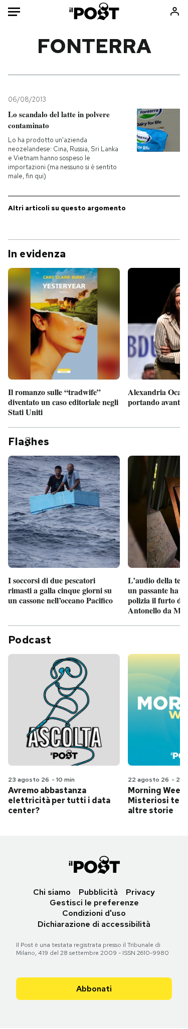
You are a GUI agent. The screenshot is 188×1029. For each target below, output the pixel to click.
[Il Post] (93, 11)
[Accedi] (174, 11)
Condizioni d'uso (94, 913)
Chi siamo (52, 892)
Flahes (28, 441)
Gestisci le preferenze (94, 902)
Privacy (140, 892)
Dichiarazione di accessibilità (94, 924)
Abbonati (94, 988)
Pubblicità (98, 892)
